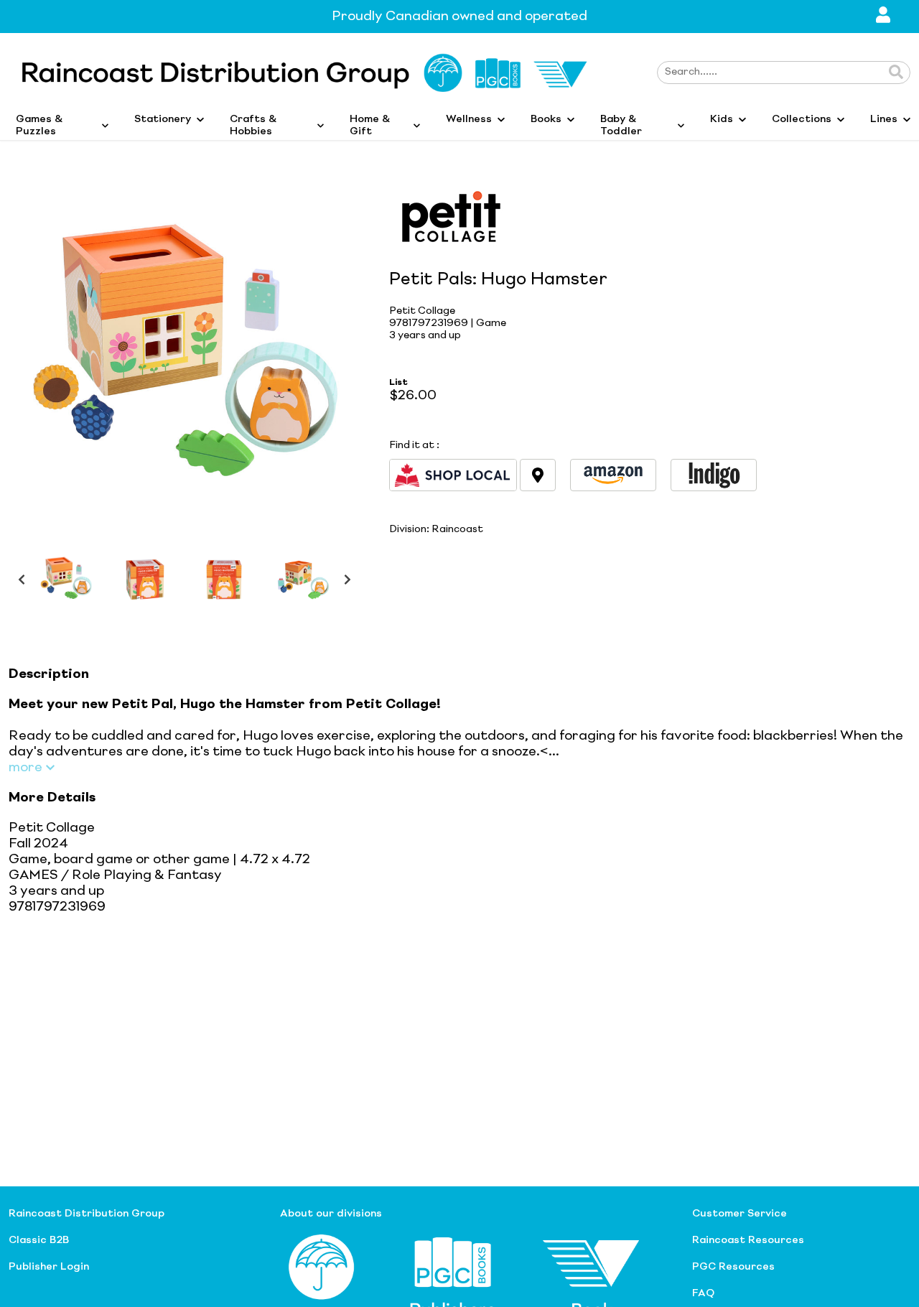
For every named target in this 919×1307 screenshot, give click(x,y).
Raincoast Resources (748, 1240)
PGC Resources (733, 1267)
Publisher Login (49, 1267)
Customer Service (739, 1214)
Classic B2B (39, 1240)
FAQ (703, 1293)
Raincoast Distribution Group (86, 1214)
